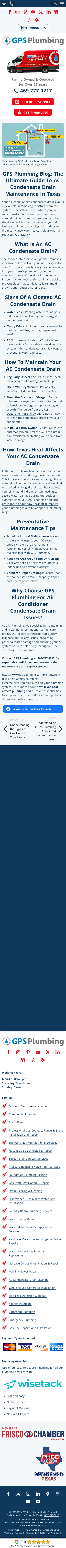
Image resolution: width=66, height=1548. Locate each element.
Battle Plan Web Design (50, 1532)
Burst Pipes (16, 1122)
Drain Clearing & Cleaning (25, 1191)
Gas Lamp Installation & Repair (29, 1183)
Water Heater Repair (22, 1219)
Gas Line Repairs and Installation (30, 1328)
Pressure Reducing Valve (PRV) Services (34, 1167)
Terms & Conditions (31, 1529)
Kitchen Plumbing (20, 1304)
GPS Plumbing (15, 625)
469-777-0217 (35, 90)
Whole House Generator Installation (32, 1288)
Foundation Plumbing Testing (28, 1175)
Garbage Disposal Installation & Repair (34, 1263)
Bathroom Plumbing (22, 1312)
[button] (9, 12)
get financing (35, 112)
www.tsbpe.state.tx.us (36, 1525)
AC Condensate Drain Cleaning (29, 1280)
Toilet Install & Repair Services (28, 1158)
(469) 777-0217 (51, 1515)
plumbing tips (35, 28)
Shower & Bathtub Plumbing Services (33, 1142)
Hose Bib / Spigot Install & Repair (30, 1150)
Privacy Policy (13, 1529)
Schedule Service (35, 102)
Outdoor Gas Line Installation (28, 1106)
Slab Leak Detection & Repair (28, 1296)
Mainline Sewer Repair (23, 1271)
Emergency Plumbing (22, 1320)
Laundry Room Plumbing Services (30, 1211)
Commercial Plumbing (23, 1114)
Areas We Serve (51, 1529)
